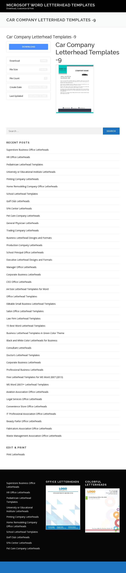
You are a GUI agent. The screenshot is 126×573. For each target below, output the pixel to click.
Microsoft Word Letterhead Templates (50, 5)
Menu (117, 6)
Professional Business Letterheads (24, 369)
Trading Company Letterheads (22, 230)
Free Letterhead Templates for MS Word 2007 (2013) (34, 377)
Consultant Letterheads (18, 347)
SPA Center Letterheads (19, 208)
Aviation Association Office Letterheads (27, 391)
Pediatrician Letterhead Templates (24, 164)
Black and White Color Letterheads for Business (31, 340)
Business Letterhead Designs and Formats (29, 237)
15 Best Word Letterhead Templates (25, 325)
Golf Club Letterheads (18, 201)
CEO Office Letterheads (19, 281)
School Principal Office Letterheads (25, 252)
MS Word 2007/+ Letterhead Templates (27, 384)
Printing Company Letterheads (22, 179)
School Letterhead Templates (22, 193)
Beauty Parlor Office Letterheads (24, 421)
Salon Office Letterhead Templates (25, 311)
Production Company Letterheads (24, 245)
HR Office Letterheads (18, 157)
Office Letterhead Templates (21, 296)
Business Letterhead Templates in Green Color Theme (35, 333)
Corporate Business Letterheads (23, 274)
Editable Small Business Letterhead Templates (31, 303)
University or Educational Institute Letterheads (30, 171)
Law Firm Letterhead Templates (23, 318)
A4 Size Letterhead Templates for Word (27, 289)
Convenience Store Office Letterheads (26, 406)
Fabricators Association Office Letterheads (29, 428)
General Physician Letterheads (22, 223)
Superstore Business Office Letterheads (27, 149)
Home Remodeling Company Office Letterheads (32, 186)
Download (28, 46)
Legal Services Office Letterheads (24, 399)
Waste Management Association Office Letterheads (34, 435)
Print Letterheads (15, 454)
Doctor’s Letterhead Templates (23, 355)
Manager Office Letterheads (21, 267)
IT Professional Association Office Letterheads (31, 413)
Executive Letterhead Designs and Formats (29, 259)
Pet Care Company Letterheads (23, 215)
